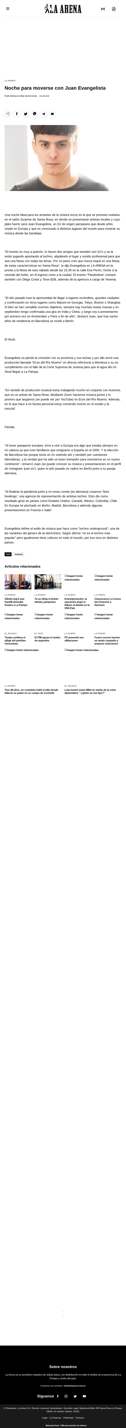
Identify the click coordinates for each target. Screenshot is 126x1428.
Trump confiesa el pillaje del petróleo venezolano (15, 640)
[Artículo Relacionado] (18, 581)
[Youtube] (84, 1397)
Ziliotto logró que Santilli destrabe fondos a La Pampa (16, 602)
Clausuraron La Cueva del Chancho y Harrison (107, 602)
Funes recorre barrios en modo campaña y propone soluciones (107, 640)
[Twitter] (75, 1397)
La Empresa (55, 1417)
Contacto (79, 1417)
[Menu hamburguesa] (7, 8)
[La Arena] (63, 9)
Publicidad (68, 1417)
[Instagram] (66, 1397)
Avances (19, 554)
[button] (17, 114)
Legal (44, 1417)
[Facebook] (57, 1397)
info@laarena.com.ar (74, 1385)
